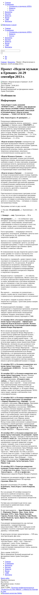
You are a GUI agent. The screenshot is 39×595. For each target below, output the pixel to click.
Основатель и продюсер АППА (20, 6)
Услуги (11, 10)
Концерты (8, 12)
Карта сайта (5, 578)
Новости (8, 16)
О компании (9, 4)
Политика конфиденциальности (22, 587)
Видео (7, 17)
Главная (8, 2)
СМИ (7, 19)
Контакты (8, 21)
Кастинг (8, 14)
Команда (12, 8)
